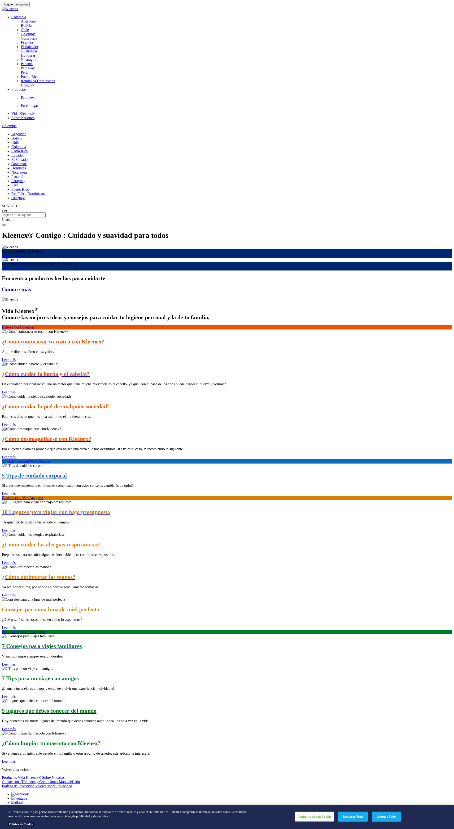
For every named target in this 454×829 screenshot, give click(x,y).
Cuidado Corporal (16, 461)
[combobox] (227, 215)
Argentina (28, 21)
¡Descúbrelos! (12, 255)
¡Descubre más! (13, 268)
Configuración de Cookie (314, 816)
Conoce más (16, 289)
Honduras (28, 55)
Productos (10, 777)
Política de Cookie (21, 824)
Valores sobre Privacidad (53, 786)
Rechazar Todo (353, 816)
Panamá (27, 64)
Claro (6, 219)
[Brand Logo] (10, 9)
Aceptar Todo (386, 816)
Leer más (9, 360)
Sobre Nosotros (23, 118)
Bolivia (26, 25)
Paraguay (28, 68)
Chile (25, 30)
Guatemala (29, 51)
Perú (24, 72)
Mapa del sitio (69, 782)
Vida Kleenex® (23, 114)
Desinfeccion (12, 498)
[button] (227, 219)
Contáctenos (11, 782)
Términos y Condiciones (40, 782)
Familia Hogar (13, 632)
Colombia (18, 17)
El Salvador (29, 47)
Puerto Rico (30, 77)
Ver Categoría (24, 327)
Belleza (8, 327)
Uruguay (27, 85)
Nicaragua (28, 60)
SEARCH (9, 206)
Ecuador (27, 43)
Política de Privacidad (18, 786)
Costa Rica (29, 38)
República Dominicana (38, 81)
